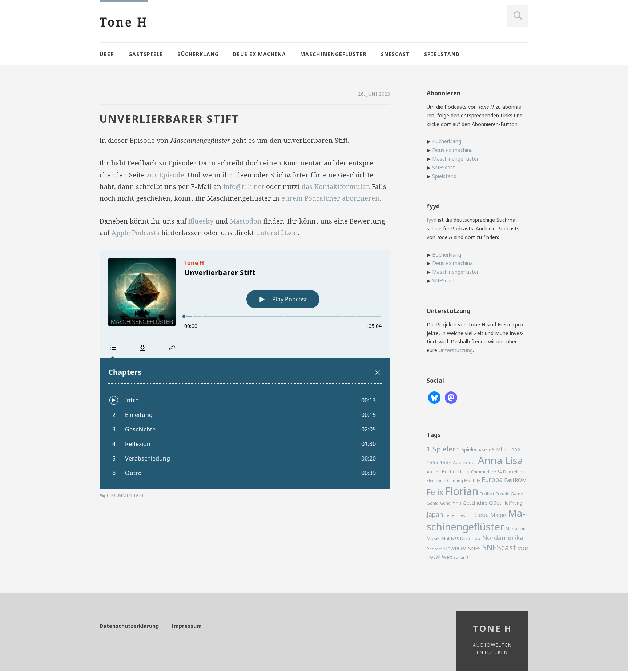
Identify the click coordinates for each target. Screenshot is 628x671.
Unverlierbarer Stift (169, 119)
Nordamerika (502, 537)
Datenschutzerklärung (129, 625)
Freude (502, 493)
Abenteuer (464, 462)
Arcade (433, 471)
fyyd (431, 219)
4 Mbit (484, 450)
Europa (492, 479)
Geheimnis (450, 503)
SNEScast (395, 54)
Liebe (481, 515)
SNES (474, 548)
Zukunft (460, 557)
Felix (435, 492)
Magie (498, 514)
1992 (514, 449)
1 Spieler (441, 449)
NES (455, 538)
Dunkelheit (514, 471)
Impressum (186, 625)
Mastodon (246, 221)
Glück (495, 502)
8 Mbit (499, 449)
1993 (432, 462)
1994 (445, 462)
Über (107, 54)
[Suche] (517, 16)
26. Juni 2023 (374, 94)
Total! (433, 556)
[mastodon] (451, 397)
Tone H (124, 22)
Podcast (434, 548)
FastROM (515, 479)
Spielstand (442, 54)
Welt (447, 557)
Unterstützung (456, 350)
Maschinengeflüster (333, 54)
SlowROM (455, 548)
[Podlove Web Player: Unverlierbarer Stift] (245, 369)
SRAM (523, 548)
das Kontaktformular (335, 186)
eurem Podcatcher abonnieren (330, 198)
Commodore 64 (486, 471)
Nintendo (470, 538)
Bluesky (200, 221)
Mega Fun (516, 528)
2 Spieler (467, 449)
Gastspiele (145, 54)
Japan (435, 514)
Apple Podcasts (136, 232)
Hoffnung (512, 503)
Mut (445, 538)
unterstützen (277, 232)
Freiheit (487, 493)
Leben (450, 515)
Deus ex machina (259, 54)
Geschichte (475, 502)
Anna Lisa (500, 460)
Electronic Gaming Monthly (453, 480)
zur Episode (165, 174)
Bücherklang (198, 54)
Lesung (465, 515)
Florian (461, 491)
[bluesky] (434, 397)
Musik (433, 538)
